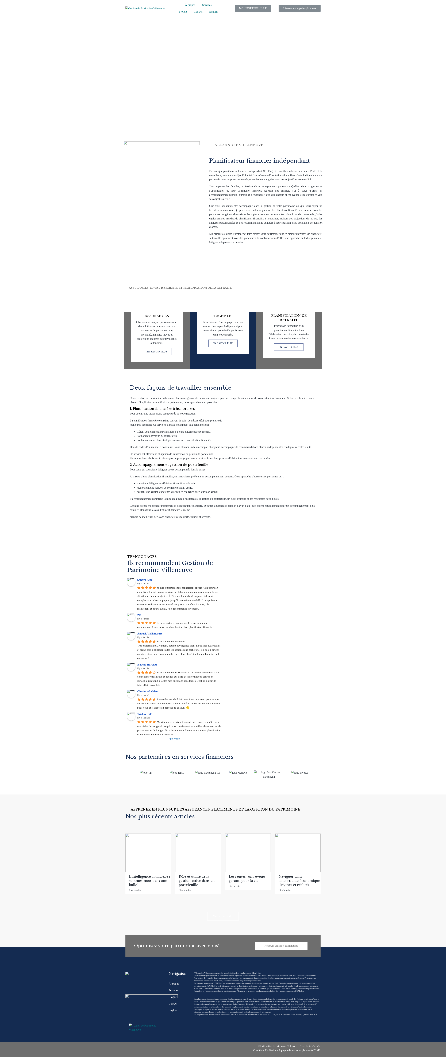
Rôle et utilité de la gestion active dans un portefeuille (197, 881)
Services (207, 4)
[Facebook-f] (128, 1049)
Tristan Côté (144, 714)
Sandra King (144, 579)
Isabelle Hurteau (147, 664)
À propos (190, 4)
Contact (198, 11)
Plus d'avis (174, 738)
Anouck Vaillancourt (149, 633)
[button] (127, 772)
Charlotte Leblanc (148, 691)
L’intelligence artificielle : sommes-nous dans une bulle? (149, 881)
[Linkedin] (136, 1049)
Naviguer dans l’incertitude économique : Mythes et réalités (299, 881)
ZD (139, 615)
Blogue (183, 11)
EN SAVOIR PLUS (157, 351)
